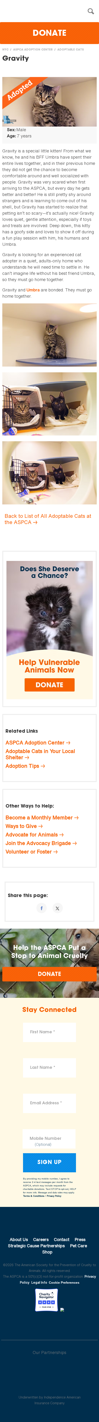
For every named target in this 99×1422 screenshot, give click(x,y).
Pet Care (78, 1246)
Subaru (50, 1367)
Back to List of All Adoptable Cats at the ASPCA (48, 519)
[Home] (51, 11)
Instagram (61, 1324)
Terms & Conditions (33, 1196)
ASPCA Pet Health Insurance (50, 1386)
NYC (5, 49)
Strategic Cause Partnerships (36, 1246)
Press (80, 1239)
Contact (61, 1239)
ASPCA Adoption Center (33, 49)
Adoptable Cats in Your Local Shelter (40, 754)
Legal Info (39, 1282)
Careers (41, 1239)
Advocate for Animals (32, 834)
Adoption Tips (22, 766)
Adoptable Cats (70, 49)
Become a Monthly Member (39, 817)
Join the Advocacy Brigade (38, 843)
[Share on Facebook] (41, 908)
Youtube (49, 1324)
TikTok (73, 1324)
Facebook (25, 1324)
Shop (47, 1252)
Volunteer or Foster (29, 851)
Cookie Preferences (64, 1282)
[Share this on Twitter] (57, 908)
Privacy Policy (54, 1196)
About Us (19, 1239)
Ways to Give (21, 826)
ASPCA (49, 1223)
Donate (49, 34)
